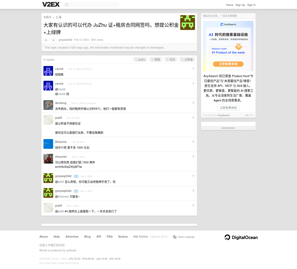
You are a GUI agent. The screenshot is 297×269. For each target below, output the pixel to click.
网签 (157, 59)
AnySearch (224, 115)
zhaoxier (61, 156)
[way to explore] (51, 4)
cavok (59, 69)
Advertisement (228, 128)
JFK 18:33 (114, 258)
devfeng (60, 103)
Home (229, 5)
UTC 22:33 (74, 258)
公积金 (188, 59)
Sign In (251, 5)
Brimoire (61, 142)
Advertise (72, 236)
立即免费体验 (228, 107)
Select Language (185, 236)
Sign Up (240, 5)
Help (57, 236)
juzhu (141, 59)
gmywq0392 (65, 39)
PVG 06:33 (88, 258)
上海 (58, 17)
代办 (172, 59)
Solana (123, 236)
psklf (58, 118)
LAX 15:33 (101, 258)
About (43, 236)
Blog (87, 236)
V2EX (47, 17)
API (98, 236)
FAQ (110, 236)
